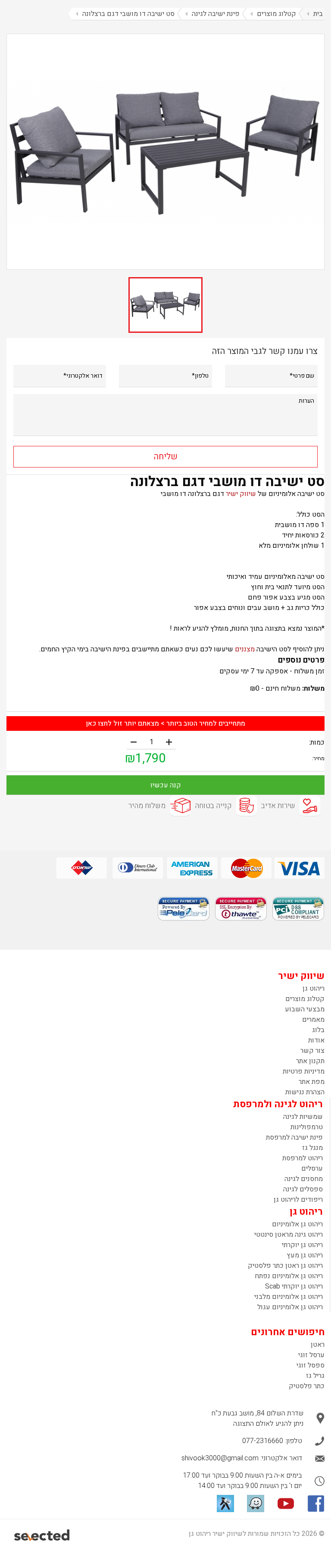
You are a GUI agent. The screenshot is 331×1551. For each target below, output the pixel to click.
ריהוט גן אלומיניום (297, 1224)
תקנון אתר (310, 1061)
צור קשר (312, 1051)
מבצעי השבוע (305, 1009)
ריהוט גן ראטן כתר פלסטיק (285, 1265)
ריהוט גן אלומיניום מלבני (288, 1297)
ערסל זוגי (311, 1355)
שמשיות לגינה (303, 1117)
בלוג (318, 1030)
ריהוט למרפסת (302, 1158)
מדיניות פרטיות (304, 1071)
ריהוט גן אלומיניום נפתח (289, 1276)
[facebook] (316, 1503)
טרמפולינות (306, 1127)
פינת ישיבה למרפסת (294, 1137)
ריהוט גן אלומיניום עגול (290, 1307)
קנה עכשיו (165, 785)
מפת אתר (312, 1082)
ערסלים (312, 1168)
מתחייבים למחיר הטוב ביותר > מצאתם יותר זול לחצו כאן (165, 723)
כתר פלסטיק (307, 1386)
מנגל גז (312, 1148)
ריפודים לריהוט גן (298, 1199)
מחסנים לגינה (303, 1179)
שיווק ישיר (241, 494)
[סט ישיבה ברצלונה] (165, 151)
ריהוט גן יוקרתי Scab (294, 1286)
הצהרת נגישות (305, 1092)
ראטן (318, 1344)
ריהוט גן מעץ (305, 1255)
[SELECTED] (42, 1535)
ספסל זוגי (311, 1365)
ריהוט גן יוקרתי (302, 1245)
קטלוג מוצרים (305, 999)
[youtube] (285, 1503)
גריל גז (315, 1376)
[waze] (255, 1503)
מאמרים (313, 1019)
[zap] (225, 1503)
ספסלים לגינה (303, 1189)
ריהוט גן (314, 988)
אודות (316, 1040)
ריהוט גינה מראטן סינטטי (288, 1234)
